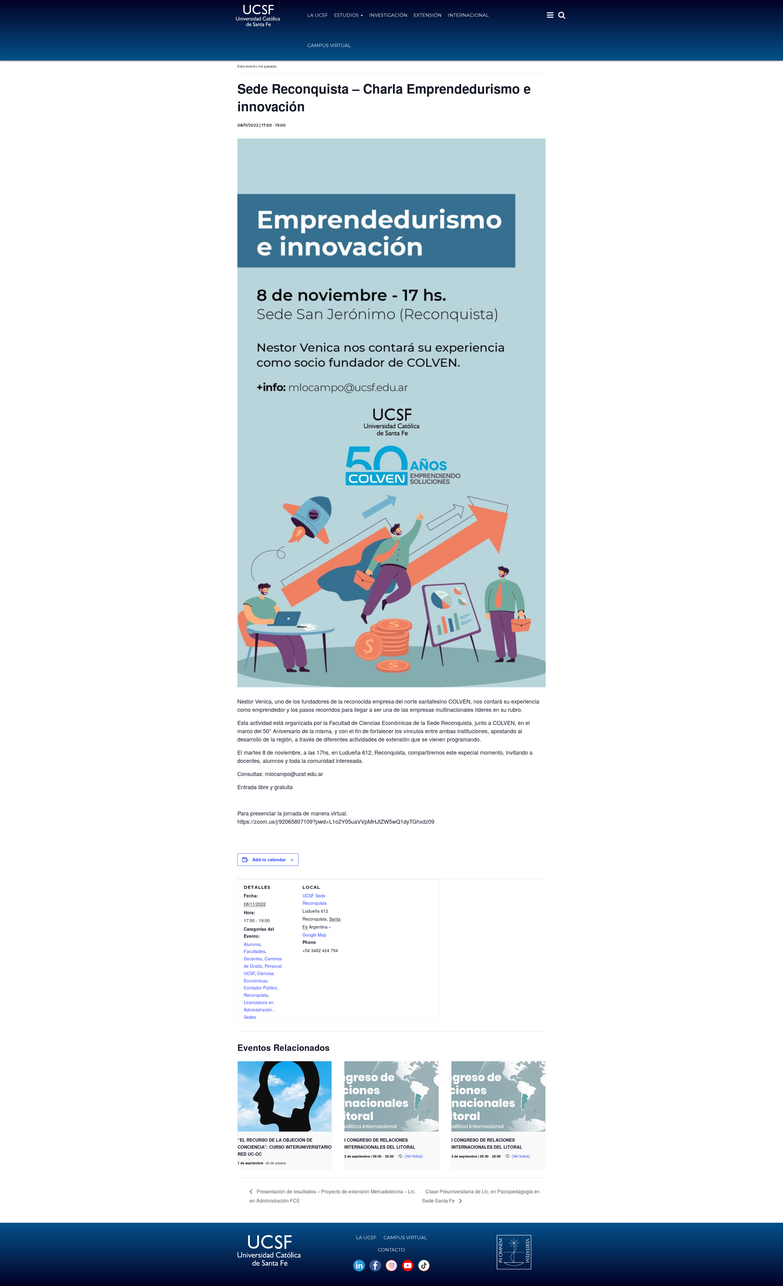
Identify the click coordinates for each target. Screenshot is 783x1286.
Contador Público (260, 988)
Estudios (347, 15)
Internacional (468, 15)
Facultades (254, 951)
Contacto (391, 1250)
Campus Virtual (329, 45)
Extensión (428, 15)
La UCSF (317, 15)
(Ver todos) (414, 1156)
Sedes (250, 1017)
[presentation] (285, 1096)
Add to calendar (269, 859)
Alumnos (252, 944)
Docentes (253, 958)
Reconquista (256, 995)
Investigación (388, 15)
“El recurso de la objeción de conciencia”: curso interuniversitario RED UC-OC (285, 1147)
